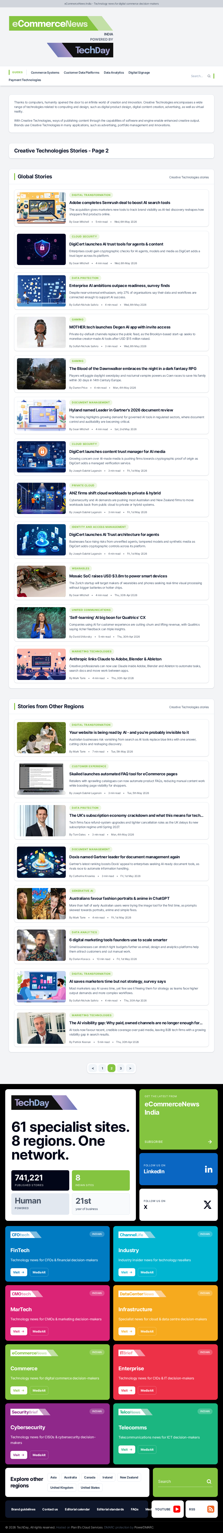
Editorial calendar (77, 1509)
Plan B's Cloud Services (87, 1527)
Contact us (50, 1509)
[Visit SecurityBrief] (34, 1412)
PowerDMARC (144, 1527)
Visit (16, 1272)
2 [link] (112, 1068)
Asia (53, 1477)
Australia (70, 1477)
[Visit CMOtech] (34, 1293)
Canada (89, 1477)
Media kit (39, 1272)
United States (90, 1487)
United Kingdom (61, 1487)
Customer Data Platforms (82, 72)
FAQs (135, 1509)
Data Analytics (114, 72)
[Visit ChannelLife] (142, 1234)
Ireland (108, 1477)
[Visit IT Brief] (142, 1352)
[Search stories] (209, 1481)
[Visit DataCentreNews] (142, 1293)
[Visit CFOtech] (34, 1234)
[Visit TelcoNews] (142, 1412)
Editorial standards (110, 1509)
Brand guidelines (23, 1509)
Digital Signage (139, 72)
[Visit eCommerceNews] (34, 1352)
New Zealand (129, 1477)
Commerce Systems (45, 72)
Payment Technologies (25, 80)
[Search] (209, 76)
